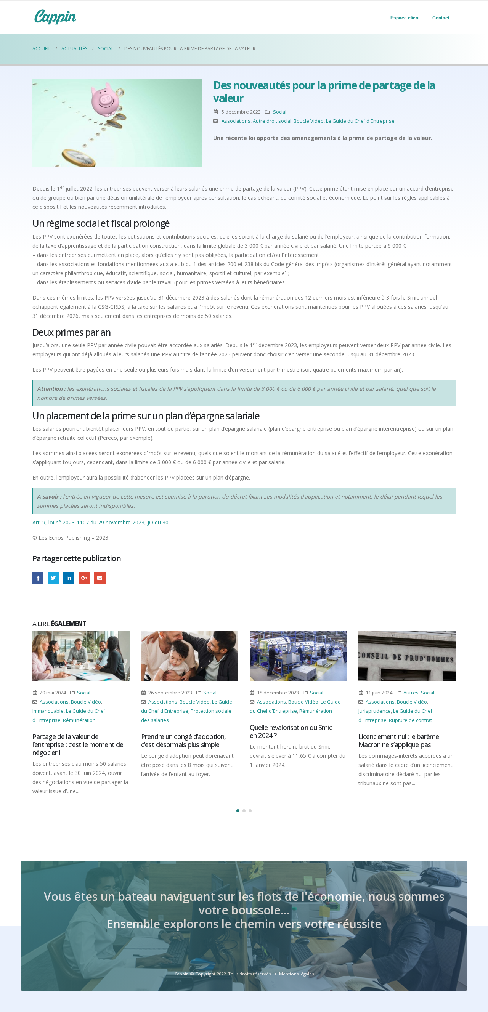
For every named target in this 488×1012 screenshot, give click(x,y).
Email (99, 577)
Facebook (37, 577)
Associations (236, 121)
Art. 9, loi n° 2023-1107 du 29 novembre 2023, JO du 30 (100, 522)
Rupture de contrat (410, 720)
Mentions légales (296, 974)
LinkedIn (68, 577)
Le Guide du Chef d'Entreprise (360, 121)
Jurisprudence (374, 711)
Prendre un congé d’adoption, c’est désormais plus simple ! (183, 740)
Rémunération (79, 720)
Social (279, 112)
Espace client (405, 18)
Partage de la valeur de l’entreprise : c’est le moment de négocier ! (77, 744)
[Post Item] (81, 656)
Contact (440, 18)
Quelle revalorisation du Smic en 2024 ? (291, 731)
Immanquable (48, 711)
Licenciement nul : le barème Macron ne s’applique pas (398, 740)
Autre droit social (272, 121)
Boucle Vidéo (309, 121)
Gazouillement (53, 577)
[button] (238, 810)
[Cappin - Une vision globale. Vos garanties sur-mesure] (55, 16)
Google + (84, 577)
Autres (411, 693)
